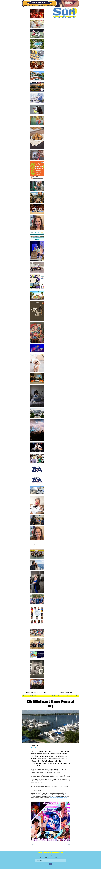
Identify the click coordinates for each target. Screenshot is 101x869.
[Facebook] (50, 864)
